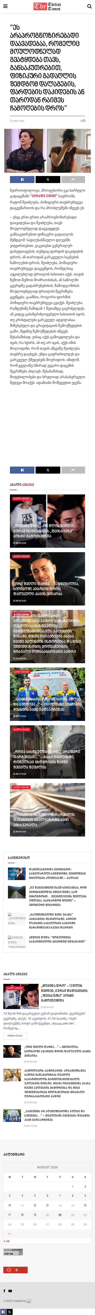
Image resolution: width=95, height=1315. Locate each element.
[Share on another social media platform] (73, 179)
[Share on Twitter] (48, 179)
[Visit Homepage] (47, 6)
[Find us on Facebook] (4, 1291)
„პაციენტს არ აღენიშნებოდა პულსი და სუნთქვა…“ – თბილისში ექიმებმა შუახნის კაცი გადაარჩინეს (47, 704)
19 (35, 1215)
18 (22, 1215)
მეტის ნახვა (17, 1036)
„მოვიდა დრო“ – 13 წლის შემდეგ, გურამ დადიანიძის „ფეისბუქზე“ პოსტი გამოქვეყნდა (44, 531)
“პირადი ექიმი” (43, 196)
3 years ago (17, 121)
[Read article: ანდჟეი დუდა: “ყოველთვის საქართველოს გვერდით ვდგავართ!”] (17, 942)
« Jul (7, 1241)
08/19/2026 (20, 543)
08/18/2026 (20, 601)
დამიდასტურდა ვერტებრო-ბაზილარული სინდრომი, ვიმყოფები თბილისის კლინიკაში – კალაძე (57, 874)
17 (9, 1215)
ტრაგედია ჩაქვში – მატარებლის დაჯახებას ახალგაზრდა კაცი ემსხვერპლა (44, 820)
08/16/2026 (20, 831)
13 (47, 1205)
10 (9, 1205)
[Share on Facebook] (22, 179)
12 (35, 1205)
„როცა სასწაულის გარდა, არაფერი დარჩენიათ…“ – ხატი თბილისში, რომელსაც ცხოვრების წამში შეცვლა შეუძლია (46, 760)
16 (85, 1205)
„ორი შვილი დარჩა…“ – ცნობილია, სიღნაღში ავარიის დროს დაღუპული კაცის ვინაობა (46, 589)
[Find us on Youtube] (10, 1291)
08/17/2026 (20, 716)
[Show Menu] (5, 6)
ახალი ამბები (21, 499)
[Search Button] (89, 6)
